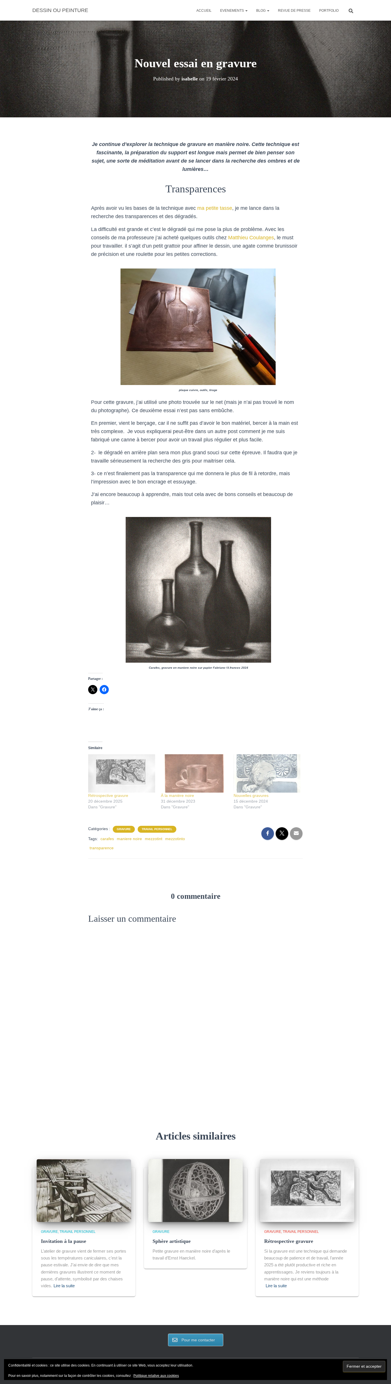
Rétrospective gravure (108, 795)
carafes (107, 838)
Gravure (124, 829)
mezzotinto (175, 838)
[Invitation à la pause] (84, 1190)
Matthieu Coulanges (251, 237)
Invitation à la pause (63, 1241)
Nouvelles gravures (251, 795)
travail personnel (157, 829)
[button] (246, 11)
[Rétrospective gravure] (121, 773)
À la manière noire (177, 795)
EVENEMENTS (232, 11)
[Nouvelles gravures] (267, 773)
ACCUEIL (204, 11)
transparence (102, 848)
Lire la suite (64, 1285)
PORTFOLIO (329, 11)
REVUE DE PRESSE (294, 11)
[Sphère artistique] (195, 1190)
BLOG (261, 11)
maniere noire (129, 838)
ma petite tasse (214, 208)
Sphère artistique (172, 1241)
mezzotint (153, 838)
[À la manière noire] (194, 773)
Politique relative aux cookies (156, 1376)
